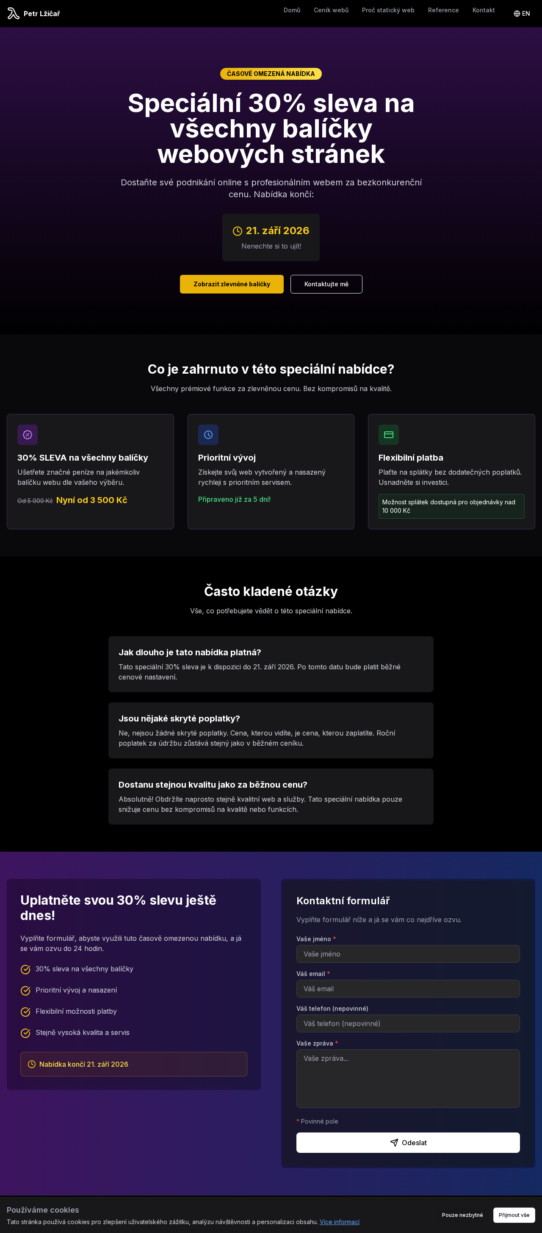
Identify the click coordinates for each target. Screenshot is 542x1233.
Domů (292, 10)
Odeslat (414, 1142)
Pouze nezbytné (462, 1215)
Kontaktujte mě (326, 284)
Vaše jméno (316, 938)
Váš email (313, 973)
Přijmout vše (514, 1215)
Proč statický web (388, 10)
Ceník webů (331, 10)
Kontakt (484, 10)
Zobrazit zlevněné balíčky (232, 284)
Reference (443, 10)
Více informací (339, 1221)
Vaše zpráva (317, 1043)
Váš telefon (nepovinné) (332, 1008)
